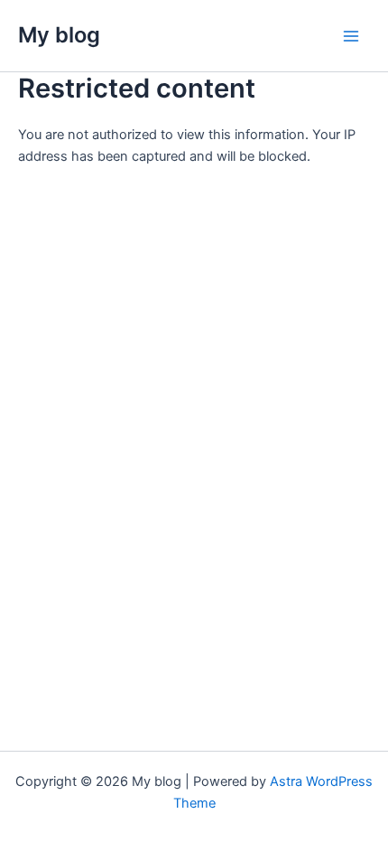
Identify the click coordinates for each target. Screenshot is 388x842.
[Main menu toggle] (351, 36)
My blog (59, 35)
